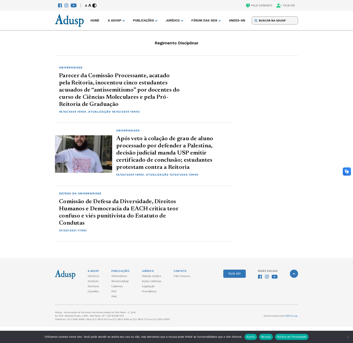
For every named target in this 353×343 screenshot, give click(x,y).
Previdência (149, 291)
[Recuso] (348, 337)
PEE (113, 291)
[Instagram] (66, 5)
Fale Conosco (182, 276)
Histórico (93, 276)
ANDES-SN (237, 20)
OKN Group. (291, 316)
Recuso (266, 336)
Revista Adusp (120, 281)
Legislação (148, 286)
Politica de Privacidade (292, 336)
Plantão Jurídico (151, 276)
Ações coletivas (151, 281)
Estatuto (93, 281)
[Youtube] (74, 5)
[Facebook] (60, 5)
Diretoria (93, 286)
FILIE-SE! (289, 5)
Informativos (119, 276)
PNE (114, 296)
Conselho (93, 291)
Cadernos (117, 286)
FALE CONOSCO (261, 5)
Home (94, 20)
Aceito (251, 336)
